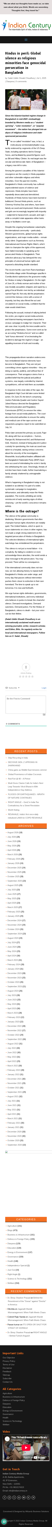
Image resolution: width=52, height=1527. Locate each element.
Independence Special (17, 1265)
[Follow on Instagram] (9, 1497)
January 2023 (13, 1021)
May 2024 (11, 951)
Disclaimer (7, 1368)
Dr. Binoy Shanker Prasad (18, 1298)
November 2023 (14, 977)
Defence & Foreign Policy (18, 1239)
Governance (12, 1257)
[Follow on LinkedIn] (19, 1497)
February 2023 (13, 1017)
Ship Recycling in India (18, 758)
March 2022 (12, 1065)
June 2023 (12, 999)
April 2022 (11, 1061)
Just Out (11, 1270)
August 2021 (12, 1096)
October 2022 (13, 1035)
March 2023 (12, 1013)
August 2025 (12, 885)
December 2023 (14, 973)
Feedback (7, 1371)
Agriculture (12, 1226)
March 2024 (12, 960)
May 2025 (11, 898)
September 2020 (14, 1145)
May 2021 (11, 1109)
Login (43, 688)
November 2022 (14, 1030)
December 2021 (14, 1079)
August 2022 (12, 1043)
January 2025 (13, 916)
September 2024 (14, 933)
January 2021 (13, 1127)
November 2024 (14, 925)
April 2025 (11, 903)
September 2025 (14, 881)
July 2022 (11, 1048)
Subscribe (7, 1378)
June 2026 (12, 841)
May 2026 (11, 845)
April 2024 (11, 955)
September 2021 (14, 1092)
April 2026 (11, 850)
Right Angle (12, 1274)
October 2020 (13, 1140)
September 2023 (14, 986)
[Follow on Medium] (33, 1497)
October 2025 (13, 876)
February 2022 (13, 1070)
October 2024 (13, 929)
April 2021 (11, 1114)
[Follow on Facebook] (4, 1497)
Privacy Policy (9, 1361)
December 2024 (14, 920)
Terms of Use (8, 1364)
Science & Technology (17, 1279)
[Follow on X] (14, 1497)
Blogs (9, 1230)
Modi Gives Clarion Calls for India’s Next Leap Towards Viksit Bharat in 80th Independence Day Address (25, 786)
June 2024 (12, 947)
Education (11, 1248)
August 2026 (12, 832)
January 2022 (13, 1074)
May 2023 (11, 1004)
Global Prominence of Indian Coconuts (24, 774)
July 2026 (11, 837)
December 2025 (14, 867)
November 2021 (14, 1083)
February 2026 (13, 859)
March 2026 (12, 854)
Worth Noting (13, 810)
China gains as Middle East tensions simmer (27, 770)
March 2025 (12, 907)
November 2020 (14, 1136)
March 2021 (12, 1118)
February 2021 (13, 1123)
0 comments (21, 81)
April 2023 (11, 1008)
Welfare (10, 1283)
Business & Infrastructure (18, 1235)
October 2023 (13, 982)
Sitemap (6, 1375)
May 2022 (11, 1057)
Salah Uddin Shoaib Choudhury (21, 78)
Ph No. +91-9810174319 (13, 1487)
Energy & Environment (17, 1252)
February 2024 (13, 964)
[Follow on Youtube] (24, 1497)
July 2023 (11, 995)
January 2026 (13, 863)
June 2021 (12, 1105)
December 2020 (14, 1131)
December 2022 (14, 1026)
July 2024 (11, 942)
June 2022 (12, 1052)
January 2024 (13, 969)
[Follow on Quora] (28, 1497)
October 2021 (13, 1087)
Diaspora (10, 81)
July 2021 (11, 1101)
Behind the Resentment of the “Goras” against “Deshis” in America (27, 1301)
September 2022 (14, 1039)
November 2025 (14, 872)
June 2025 (12, 894)
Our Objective (9, 1357)
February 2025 (13, 911)
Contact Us (8, 1382)
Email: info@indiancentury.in (15, 1491)
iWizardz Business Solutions (37, 1511)
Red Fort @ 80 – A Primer (19, 779)
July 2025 (11, 889)
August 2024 (12, 938)
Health (10, 1261)
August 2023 (12, 991)
